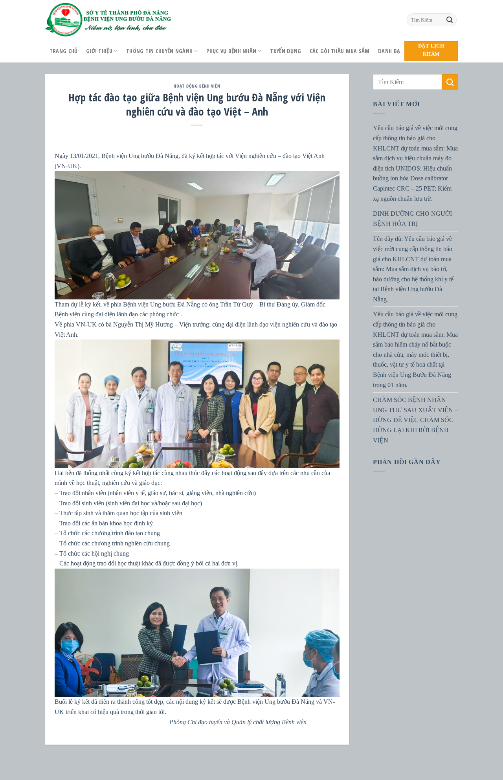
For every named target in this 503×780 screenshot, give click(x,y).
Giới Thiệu (99, 51)
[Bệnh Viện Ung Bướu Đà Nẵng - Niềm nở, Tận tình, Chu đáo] (108, 20)
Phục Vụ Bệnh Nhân (231, 51)
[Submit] (449, 20)
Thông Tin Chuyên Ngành (159, 51)
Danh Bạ (389, 51)
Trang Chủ (64, 51)
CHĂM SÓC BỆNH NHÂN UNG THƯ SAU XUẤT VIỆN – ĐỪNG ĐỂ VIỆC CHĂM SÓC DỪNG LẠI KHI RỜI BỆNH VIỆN (415, 419)
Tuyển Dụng (285, 51)
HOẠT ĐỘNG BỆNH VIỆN (197, 86)
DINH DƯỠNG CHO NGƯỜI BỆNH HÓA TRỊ (412, 218)
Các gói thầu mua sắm (340, 51)
